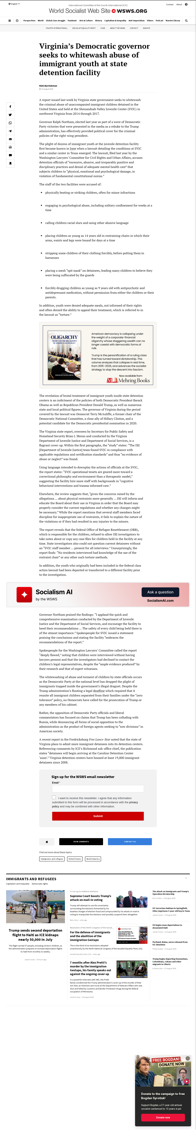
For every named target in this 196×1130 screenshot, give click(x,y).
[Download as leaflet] (10, 147)
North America (93, 859)
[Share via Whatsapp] (10, 123)
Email (55, 783)
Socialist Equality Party (84, 28)
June (73, 148)
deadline (99, 691)
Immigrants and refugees (52, 859)
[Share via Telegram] (10, 131)
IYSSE (103, 28)
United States (75, 859)
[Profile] (186, 5)
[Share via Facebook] (10, 107)
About (179, 4)
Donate (146, 28)
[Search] (186, 22)
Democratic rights (40, 883)
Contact (169, 4)
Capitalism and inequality (17, 883)
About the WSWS (117, 28)
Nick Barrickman (48, 85)
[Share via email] (10, 139)
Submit (98, 816)
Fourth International (56, 28)
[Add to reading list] (10, 163)
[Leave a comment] (10, 155)
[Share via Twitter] (10, 115)
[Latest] (17, 22)
